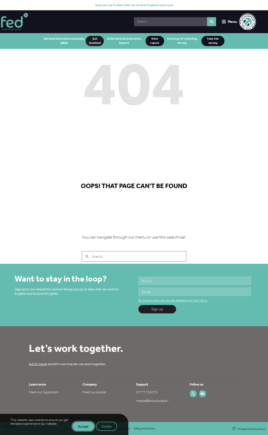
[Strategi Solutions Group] (234, 428)
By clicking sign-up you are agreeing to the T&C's (172, 300)
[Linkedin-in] (202, 393)
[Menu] (224, 21)
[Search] (211, 21)
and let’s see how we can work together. (67, 364)
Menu (232, 21)
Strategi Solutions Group (251, 429)
